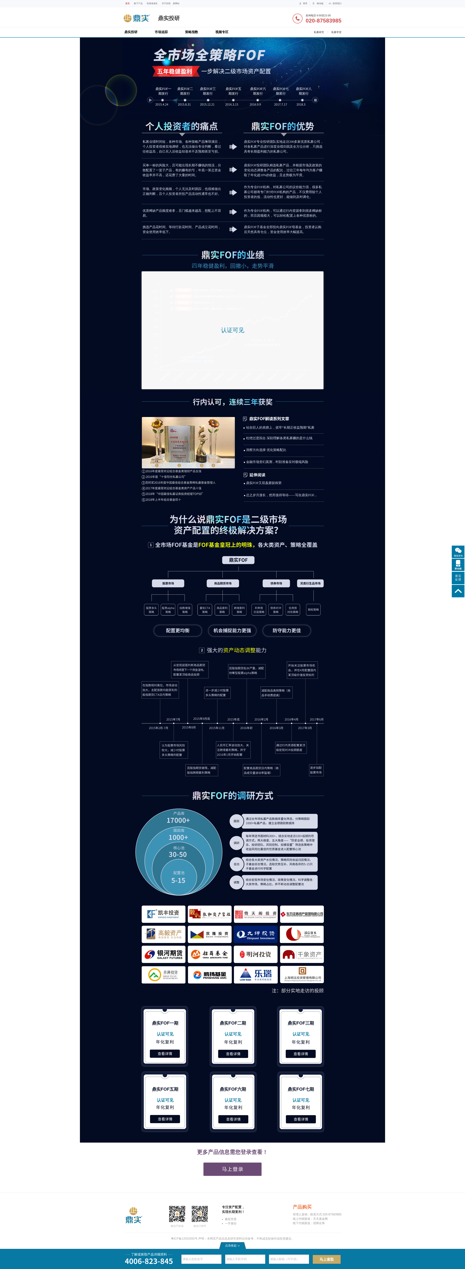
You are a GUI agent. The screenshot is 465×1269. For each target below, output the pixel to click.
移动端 (320, 3)
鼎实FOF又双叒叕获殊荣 (264, 483)
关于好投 (166, 3)
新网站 (176, 3)
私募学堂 (336, 32)
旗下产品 (138, 3)
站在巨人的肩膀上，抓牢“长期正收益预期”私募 (280, 427)
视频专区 (222, 32)
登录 (305, 3)
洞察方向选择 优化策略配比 (266, 450)
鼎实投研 (131, 32)
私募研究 (319, 32)
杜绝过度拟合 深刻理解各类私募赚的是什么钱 (279, 438)
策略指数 (191, 32)
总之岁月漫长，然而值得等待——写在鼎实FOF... (281, 495)
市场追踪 (161, 32)
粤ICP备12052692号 (184, 1238)
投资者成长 (152, 3)
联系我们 (337, 3)
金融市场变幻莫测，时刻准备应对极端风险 (277, 462)
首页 (127, 3)
